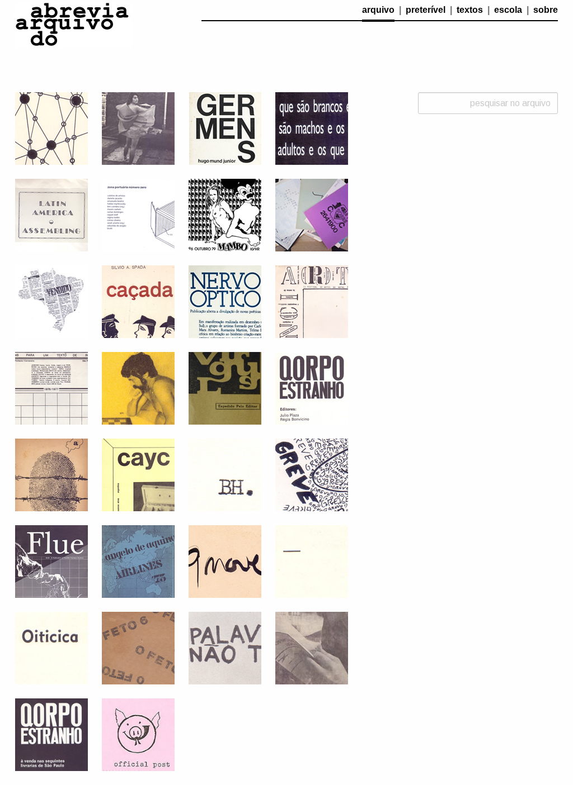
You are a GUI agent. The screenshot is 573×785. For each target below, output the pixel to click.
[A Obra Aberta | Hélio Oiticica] (51, 647)
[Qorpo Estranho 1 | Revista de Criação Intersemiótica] (51, 734)
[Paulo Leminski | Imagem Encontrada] (311, 647)
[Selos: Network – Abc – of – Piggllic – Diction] (138, 734)
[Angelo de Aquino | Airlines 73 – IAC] (138, 560)
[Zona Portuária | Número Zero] (138, 214)
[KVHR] (225, 214)
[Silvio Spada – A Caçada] (138, 301)
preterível (425, 10)
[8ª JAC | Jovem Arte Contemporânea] (225, 647)
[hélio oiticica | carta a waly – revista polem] (138, 127)
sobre (545, 10)
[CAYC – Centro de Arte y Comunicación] (138, 474)
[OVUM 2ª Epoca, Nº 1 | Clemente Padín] (51, 474)
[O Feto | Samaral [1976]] (138, 647)
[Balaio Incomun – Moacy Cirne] (311, 474)
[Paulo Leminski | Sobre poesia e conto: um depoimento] (311, 560)
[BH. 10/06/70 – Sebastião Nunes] (225, 474)
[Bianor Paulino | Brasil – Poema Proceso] (51, 301)
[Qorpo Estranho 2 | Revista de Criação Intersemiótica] (311, 387)
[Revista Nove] (225, 560)
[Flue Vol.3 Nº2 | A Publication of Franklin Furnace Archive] (51, 560)
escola (508, 10)
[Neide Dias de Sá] (51, 127)
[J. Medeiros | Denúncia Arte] (311, 301)
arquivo (378, 10)
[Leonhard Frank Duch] (138, 387)
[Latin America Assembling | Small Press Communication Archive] (51, 214)
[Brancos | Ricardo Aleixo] (311, 127)
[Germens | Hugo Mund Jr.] (225, 127)
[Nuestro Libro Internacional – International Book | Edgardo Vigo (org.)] (311, 214)
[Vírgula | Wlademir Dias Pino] (225, 387)
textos (470, 10)
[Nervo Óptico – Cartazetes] (225, 301)
